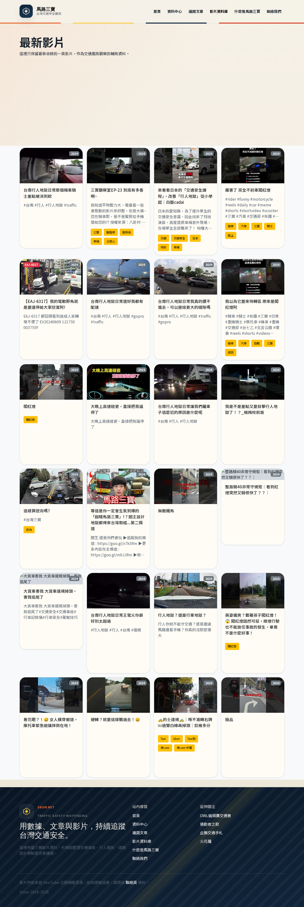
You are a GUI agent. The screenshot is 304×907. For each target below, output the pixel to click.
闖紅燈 (30, 406)
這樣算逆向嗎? (37, 511)
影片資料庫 (219, 11)
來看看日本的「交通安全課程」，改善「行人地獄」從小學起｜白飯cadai (185, 196)
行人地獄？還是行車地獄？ (182, 615)
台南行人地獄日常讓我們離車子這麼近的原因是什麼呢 (184, 409)
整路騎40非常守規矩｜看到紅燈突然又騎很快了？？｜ (251, 489)
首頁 (157, 11)
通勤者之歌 (209, 824)
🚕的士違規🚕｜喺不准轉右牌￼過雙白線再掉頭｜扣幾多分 (185, 722)
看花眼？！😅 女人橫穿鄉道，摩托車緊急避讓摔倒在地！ (51, 722)
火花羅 (205, 841)
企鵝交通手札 (211, 832)
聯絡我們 (274, 11)
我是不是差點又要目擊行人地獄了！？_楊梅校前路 (251, 409)
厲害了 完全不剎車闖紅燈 (248, 190)
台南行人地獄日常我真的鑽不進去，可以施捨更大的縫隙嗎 (184, 304)
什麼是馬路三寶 (247, 11)
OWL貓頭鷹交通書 (215, 815)
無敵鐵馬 (166, 511)
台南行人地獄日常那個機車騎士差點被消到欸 (50, 193)
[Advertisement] (152, 101)
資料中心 (174, 11)
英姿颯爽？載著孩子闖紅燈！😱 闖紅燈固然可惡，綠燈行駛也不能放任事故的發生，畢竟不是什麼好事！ (252, 624)
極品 (229, 719)
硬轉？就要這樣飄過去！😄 (115, 719)
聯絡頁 (131, 882)
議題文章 (196, 11)
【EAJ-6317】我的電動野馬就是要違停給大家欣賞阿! (51, 304)
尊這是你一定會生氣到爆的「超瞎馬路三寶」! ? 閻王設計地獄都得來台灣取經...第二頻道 (118, 520)
